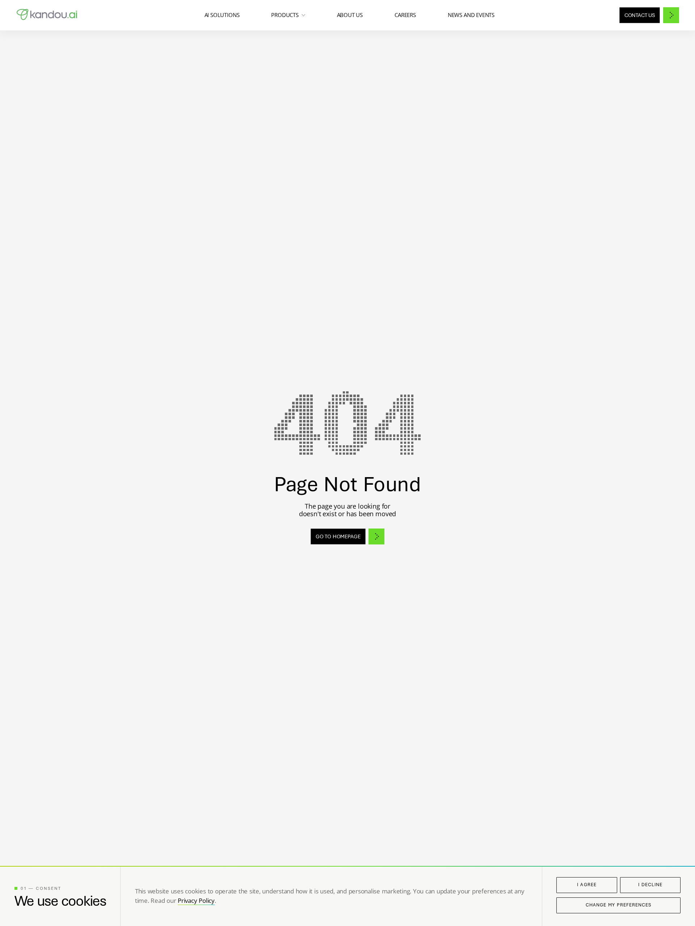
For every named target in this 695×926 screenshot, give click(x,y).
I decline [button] (650, 885)
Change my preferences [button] (618, 905)
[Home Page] (48, 15)
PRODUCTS (285, 15)
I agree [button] (586, 885)
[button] (288, 15)
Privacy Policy (196, 900)
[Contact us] (649, 15)
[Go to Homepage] (348, 536)
